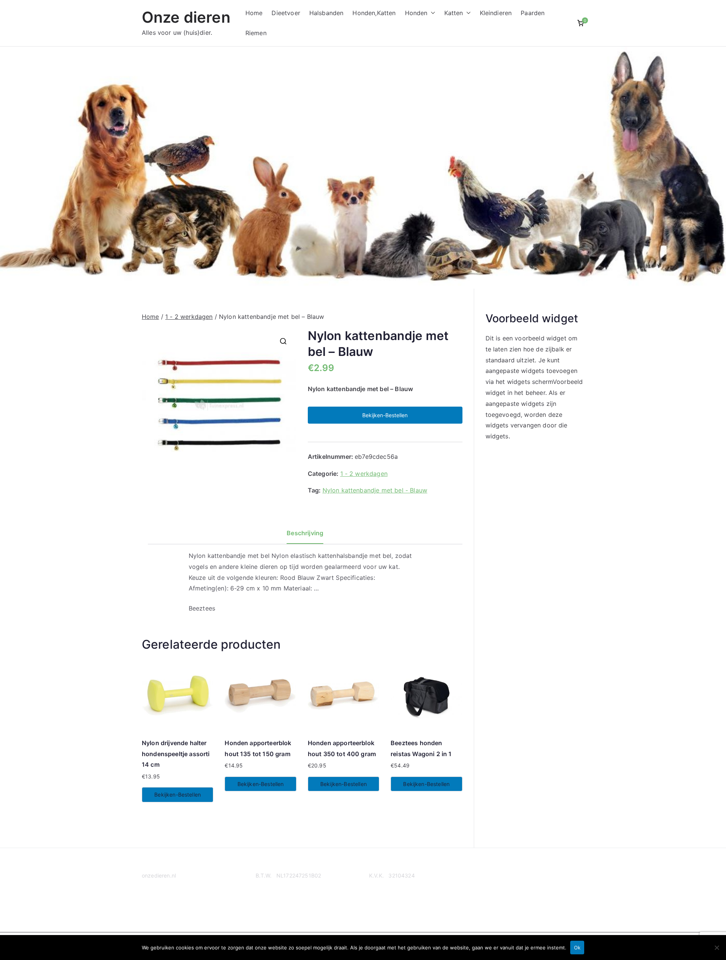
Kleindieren (496, 13)
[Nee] (716, 947)
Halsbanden (326, 13)
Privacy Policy (159, 904)
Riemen (256, 33)
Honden (416, 13)
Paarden (532, 13)
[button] (431, 13)
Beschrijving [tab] (305, 533)
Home (254, 13)
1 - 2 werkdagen (189, 316)
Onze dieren (186, 17)
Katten (453, 13)
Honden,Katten (374, 13)
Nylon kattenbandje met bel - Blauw (375, 490)
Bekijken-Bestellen (385, 415)
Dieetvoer (285, 13)
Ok (577, 947)
